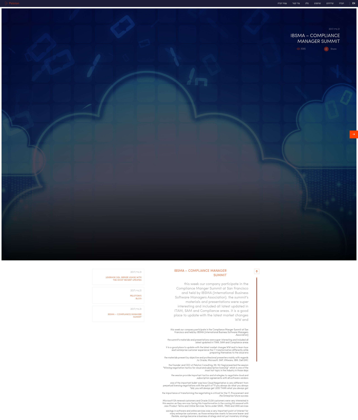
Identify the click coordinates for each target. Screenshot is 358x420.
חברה (341, 3)
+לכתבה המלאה (118, 279)
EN (353, 3)
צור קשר (296, 3)
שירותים (330, 3)
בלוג (307, 3)
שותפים (317, 3)
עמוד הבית (282, 3)
